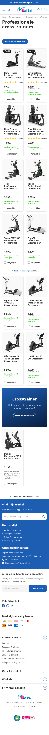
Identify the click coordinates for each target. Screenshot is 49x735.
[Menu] (3, 10)
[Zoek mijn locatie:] (35, 10)
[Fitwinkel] (24, 697)
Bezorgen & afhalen (12, 533)
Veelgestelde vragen (11, 662)
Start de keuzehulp (24, 415)
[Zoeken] (9, 9)
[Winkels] (38, 9)
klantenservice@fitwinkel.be (17, 563)
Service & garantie (12, 540)
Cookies (40, 702)
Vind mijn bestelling (12, 530)
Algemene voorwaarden (14, 702)
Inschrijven (38, 588)
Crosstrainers (31, 17)
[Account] (42, 9)
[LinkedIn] (12, 605)
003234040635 (11, 559)
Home (4, 17)
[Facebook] (3, 605)
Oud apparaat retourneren (14, 658)
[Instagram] (7, 605)
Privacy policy (30, 702)
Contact (5, 643)
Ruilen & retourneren (13, 537)
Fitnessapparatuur (16, 17)
